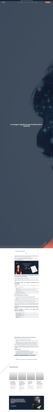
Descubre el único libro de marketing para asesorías (26, 0)
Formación (26, 2)
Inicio (18, 2)
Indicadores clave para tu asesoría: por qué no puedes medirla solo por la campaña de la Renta (22, 383)
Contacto (35, 2)
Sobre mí (21, 2)
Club (30, 2)
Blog (32, 2)
